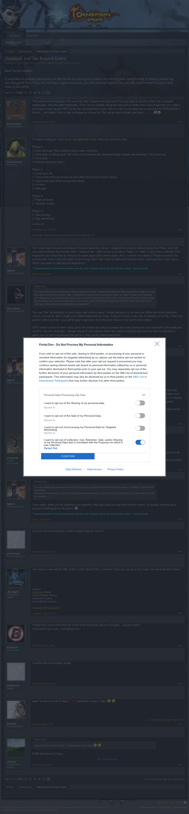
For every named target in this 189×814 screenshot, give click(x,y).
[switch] (140, 402)
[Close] (158, 344)
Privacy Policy (115, 469)
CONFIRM (68, 456)
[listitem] (94, 395)
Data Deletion (74, 469)
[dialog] (94, 407)
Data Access (94, 469)
